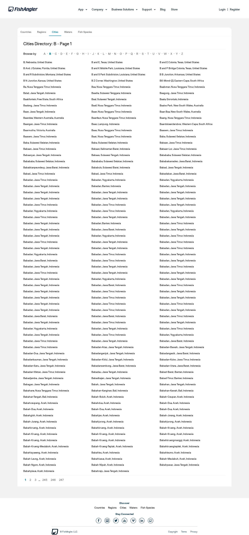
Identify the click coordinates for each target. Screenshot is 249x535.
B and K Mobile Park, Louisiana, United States (116, 68)
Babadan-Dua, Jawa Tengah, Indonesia (43, 353)
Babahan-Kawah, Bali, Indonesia (176, 390)
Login (222, 9)
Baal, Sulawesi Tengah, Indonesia (109, 99)
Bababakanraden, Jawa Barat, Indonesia (181, 161)
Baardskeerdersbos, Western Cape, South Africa (186, 124)
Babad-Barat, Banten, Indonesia (176, 372)
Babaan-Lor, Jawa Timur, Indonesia (178, 148)
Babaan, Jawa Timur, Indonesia (176, 142)
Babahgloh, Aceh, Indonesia (38, 415)
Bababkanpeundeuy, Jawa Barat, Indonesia (46, 167)
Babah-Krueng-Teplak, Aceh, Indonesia (112, 446)
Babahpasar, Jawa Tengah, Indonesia (179, 464)
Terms (184, 531)
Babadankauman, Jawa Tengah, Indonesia (45, 359)
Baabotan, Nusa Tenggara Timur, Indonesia (182, 86)
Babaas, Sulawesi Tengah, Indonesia (111, 155)
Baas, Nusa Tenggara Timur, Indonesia (112, 130)
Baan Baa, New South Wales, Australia (180, 111)
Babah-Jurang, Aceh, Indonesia (40, 421)
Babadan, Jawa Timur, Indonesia (40, 179)
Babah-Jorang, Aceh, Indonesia (176, 415)
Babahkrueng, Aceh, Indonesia (39, 427)
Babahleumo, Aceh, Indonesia (175, 452)
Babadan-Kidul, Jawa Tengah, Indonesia (113, 359)
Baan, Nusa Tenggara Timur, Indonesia (112, 111)
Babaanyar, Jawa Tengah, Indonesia (42, 155)
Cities (55, 32)
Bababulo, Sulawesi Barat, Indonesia (111, 167)
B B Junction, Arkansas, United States (180, 74)
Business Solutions (123, 9)
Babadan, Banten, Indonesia (106, 186)
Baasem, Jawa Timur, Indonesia (176, 130)
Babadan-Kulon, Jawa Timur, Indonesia (180, 359)
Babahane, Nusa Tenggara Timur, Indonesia (46, 390)
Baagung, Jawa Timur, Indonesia (177, 93)
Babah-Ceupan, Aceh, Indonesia (177, 396)
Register (235, 9)
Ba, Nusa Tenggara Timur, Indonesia (42, 86)
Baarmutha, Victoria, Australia (39, 130)
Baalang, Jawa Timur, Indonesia (40, 105)
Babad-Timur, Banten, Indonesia (176, 378)
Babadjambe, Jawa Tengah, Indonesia (43, 378)
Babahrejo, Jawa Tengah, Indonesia (110, 471)
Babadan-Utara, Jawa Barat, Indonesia (180, 365)
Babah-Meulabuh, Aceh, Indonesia (178, 458)
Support (147, 9)
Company (97, 9)
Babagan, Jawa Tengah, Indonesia (41, 384)
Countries (25, 32)
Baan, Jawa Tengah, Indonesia (39, 111)
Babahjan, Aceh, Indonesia (106, 415)
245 (44, 480)
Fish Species (85, 32)
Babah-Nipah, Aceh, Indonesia (108, 464)
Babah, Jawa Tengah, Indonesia (108, 384)
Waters (68, 32)
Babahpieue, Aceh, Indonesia (38, 471)
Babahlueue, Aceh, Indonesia (107, 458)
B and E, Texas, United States (107, 62)
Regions (41, 32)
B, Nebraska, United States (37, 62)
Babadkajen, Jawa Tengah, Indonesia (111, 378)
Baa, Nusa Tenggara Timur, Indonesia (111, 86)
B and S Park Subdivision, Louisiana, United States (118, 74)
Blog (163, 9)
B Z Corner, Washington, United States (112, 80)
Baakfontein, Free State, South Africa (43, 99)
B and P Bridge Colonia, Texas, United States (183, 68)
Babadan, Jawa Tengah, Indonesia (41, 186)
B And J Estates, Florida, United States (44, 68)
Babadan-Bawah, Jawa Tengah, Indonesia (182, 347)
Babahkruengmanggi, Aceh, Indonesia (180, 440)
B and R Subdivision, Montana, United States (47, 74)
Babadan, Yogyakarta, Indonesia (108, 179)
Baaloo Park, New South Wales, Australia (181, 105)
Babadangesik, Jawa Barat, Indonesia (180, 353)
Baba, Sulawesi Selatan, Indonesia (178, 136)
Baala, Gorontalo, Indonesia (174, 99)
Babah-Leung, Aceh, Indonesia (39, 458)
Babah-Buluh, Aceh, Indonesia (108, 396)
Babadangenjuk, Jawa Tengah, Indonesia (113, 353)
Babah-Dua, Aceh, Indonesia (175, 403)
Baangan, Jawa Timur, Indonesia (40, 124)
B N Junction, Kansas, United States (42, 80)
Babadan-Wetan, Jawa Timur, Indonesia (44, 372)
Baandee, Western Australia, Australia (43, 117)
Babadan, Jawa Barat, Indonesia (109, 229)
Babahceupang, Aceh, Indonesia (40, 403)
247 (61, 480)
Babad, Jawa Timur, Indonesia (39, 173)
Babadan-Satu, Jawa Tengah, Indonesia (44, 365)
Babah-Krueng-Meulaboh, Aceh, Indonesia (46, 446)
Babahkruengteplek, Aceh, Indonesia (179, 446)
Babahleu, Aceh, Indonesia (106, 452)
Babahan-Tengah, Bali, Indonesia (40, 396)
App (80, 9)
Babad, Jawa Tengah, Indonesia (176, 167)
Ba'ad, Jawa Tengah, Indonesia (39, 93)
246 (53, 480)
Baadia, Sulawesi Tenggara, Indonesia (111, 93)
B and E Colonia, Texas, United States (179, 62)
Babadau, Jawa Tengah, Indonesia (109, 372)
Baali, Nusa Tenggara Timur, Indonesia (111, 105)
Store (174, 9)
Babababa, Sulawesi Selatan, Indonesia (180, 155)
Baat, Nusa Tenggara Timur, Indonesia (111, 136)
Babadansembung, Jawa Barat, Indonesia (114, 365)
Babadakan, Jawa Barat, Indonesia (178, 173)
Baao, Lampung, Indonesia (105, 124)
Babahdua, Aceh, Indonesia (106, 403)
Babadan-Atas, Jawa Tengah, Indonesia (112, 347)
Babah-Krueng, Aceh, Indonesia (176, 427)
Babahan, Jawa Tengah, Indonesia (178, 384)
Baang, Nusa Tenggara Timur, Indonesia (180, 117)
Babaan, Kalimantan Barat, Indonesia (111, 148)
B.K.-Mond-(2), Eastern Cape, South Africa (182, 80)
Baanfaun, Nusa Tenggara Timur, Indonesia (114, 117)
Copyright (173, 531)
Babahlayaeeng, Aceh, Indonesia (40, 452)
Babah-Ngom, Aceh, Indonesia (39, 464)
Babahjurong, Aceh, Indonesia (107, 421)
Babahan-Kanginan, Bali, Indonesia (110, 390)
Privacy (193, 531)
